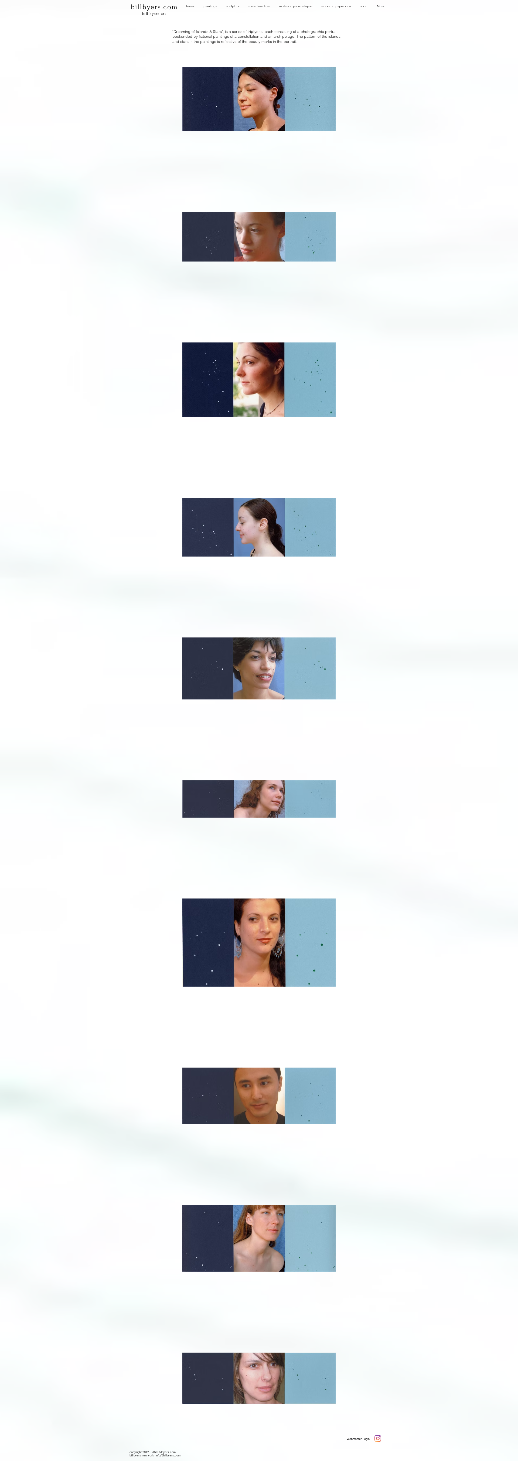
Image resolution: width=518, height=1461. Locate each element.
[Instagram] (377, 1438)
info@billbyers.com (168, 1455)
